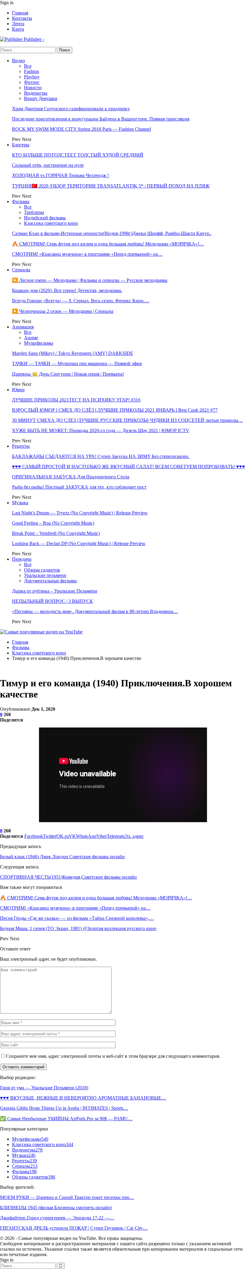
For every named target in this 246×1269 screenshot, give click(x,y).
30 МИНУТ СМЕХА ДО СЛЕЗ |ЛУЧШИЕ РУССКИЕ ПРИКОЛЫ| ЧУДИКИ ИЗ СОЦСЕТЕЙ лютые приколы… (127, 420)
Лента (18, 23)
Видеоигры (35, 93)
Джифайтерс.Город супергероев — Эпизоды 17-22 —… (57, 1217)
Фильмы (20, 201)
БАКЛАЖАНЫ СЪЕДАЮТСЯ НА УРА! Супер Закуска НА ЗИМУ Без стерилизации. (100, 456)
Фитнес (32, 82)
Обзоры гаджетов (42, 569)
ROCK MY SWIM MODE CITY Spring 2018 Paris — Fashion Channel (81, 129)
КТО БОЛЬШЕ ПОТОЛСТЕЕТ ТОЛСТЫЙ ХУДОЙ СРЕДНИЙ (77, 154)
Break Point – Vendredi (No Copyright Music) (56, 533)
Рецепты (21, 446)
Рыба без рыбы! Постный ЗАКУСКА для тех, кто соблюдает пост (79, 487)
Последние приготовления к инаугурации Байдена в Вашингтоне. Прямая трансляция (100, 118)
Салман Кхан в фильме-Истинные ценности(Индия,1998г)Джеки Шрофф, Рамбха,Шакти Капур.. (112, 233)
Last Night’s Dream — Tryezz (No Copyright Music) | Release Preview (80, 512)
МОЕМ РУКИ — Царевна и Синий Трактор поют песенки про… (67, 1197)
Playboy (32, 76)
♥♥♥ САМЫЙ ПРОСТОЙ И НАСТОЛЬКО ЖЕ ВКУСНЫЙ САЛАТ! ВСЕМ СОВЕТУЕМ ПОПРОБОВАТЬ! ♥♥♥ (128, 466)
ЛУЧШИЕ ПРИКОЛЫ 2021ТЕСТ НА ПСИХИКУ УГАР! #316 (76, 399)
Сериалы (21, 269)
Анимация (23, 326)
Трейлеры (34, 212)
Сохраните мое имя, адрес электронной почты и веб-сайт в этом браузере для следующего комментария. (113, 1056)
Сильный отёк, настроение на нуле (48, 165)
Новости (33, 87)
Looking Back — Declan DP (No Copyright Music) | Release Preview (79, 543)
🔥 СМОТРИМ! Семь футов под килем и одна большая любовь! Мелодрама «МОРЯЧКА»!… (108, 243)
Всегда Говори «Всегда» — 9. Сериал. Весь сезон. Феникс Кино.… (80, 300)
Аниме (31, 337)
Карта (18, 29)
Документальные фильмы (50, 580)
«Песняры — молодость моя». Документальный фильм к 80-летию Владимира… (95, 611)
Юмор (18, 389)
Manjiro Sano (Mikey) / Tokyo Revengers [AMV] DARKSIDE (72, 353)
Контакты (22, 18)
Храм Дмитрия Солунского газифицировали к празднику (71, 108)
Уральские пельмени (45, 575)
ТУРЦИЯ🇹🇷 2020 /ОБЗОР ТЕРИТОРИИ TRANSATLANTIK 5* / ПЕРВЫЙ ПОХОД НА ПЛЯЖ (110, 185)
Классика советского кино (51, 223)
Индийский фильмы (45, 217)
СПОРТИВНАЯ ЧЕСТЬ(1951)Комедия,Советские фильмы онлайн (68, 877)
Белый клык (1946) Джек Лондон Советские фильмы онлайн (62, 856)
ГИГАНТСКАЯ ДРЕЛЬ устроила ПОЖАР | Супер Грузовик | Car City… (74, 1228)
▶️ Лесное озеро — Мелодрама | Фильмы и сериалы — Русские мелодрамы (89, 280)
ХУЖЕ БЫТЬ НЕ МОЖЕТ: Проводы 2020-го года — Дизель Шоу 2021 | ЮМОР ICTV (100, 430)
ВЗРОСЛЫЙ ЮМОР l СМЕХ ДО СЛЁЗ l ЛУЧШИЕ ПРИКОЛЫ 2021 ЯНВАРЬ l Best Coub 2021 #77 (115, 410)
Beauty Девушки (40, 98)
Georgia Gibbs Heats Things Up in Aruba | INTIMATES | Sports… (64, 1108)
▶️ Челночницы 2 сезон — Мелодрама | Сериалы (62, 311)
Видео (18, 60)
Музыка (20, 502)
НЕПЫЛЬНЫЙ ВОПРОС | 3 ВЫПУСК (52, 601)
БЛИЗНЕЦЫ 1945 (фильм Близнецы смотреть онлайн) (56, 1207)
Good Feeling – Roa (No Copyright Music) (53, 523)
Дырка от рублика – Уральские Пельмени (54, 590)
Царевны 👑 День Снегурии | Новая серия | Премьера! (68, 374)
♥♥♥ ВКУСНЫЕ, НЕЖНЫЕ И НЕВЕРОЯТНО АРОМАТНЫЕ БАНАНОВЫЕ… (83, 1097)
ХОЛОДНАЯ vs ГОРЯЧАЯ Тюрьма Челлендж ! (60, 175)
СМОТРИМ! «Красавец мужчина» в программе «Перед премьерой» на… (87, 254)
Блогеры (20, 144)
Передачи (22, 559)
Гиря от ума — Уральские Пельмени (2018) (44, 1087)
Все (28, 66)
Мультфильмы (38, 343)
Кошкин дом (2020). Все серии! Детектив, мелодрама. (67, 290)
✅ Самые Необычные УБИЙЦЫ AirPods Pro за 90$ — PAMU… (66, 1118)
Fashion (31, 71)
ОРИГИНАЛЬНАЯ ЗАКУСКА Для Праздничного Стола (70, 476)
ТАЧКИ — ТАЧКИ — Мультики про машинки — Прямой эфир (77, 363)
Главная (20, 12)
